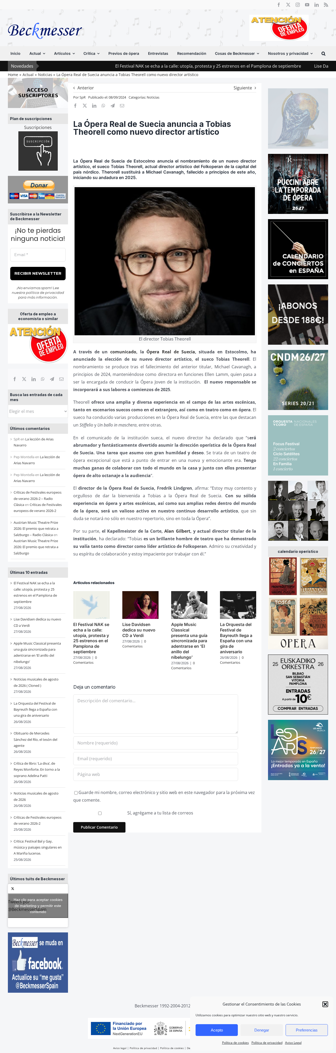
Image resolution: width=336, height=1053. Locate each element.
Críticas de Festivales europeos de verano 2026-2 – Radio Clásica (37, 498)
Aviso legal (120, 1048)
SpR (83, 97)
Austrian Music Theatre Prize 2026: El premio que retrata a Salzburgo (36, 546)
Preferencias (307, 1030)
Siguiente (243, 88)
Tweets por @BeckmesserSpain (35, 905)
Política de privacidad (266, 1042)
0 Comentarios (85, 660)
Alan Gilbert (177, 531)
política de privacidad (45, 292)
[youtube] (307, 5)
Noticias (153, 97)
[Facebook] (14, 379)
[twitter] (288, 5)
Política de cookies (235, 1042)
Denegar (261, 1030)
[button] (325, 1004)
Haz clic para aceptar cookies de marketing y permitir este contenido (38, 905)
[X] (24, 379)
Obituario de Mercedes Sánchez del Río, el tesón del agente (35, 739)
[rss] (326, 5)
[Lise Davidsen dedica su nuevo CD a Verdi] (140, 594)
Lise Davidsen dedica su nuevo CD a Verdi (138, 630)
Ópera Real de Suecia (170, 352)
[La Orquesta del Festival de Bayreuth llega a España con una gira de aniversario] (238, 594)
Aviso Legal (293, 1042)
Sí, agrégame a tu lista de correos (159, 813)
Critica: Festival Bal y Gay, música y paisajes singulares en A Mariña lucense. (38, 847)
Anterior (85, 88)
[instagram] (298, 5)
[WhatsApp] (42, 379)
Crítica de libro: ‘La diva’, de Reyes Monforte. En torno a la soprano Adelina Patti (37, 769)
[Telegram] (52, 379)
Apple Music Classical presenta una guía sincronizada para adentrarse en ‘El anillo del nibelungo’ (189, 641)
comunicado (123, 352)
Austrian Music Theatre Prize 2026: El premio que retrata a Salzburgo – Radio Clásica (36, 528)
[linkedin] (316, 5)
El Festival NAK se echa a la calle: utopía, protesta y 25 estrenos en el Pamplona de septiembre (164, 66)
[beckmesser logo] (45, 19)
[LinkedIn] (33, 379)
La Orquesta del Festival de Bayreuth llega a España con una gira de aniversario (35, 709)
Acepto (217, 1030)
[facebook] (279, 5)
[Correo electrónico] (61, 379)
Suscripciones (38, 127)
